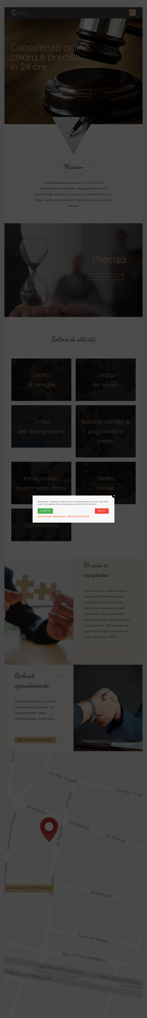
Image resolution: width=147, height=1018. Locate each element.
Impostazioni (59, 516)
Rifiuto (102, 511)
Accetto (45, 511)
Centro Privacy (45, 516)
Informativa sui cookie (78, 516)
